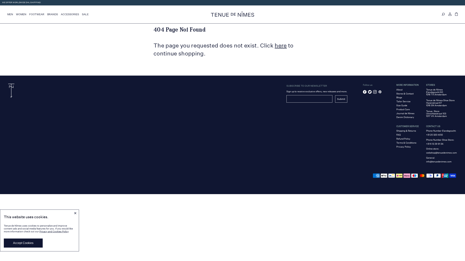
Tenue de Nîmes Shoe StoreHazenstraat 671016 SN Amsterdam (440, 103)
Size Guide (401, 105)
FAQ (398, 134)
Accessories (70, 14)
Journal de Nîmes (405, 113)
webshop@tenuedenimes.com (441, 152)
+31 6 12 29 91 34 (434, 143)
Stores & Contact (405, 93)
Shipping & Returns (406, 130)
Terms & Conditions (406, 142)
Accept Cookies (23, 243)
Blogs (399, 97)
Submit (341, 99)
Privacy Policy (403, 146)
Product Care (403, 109)
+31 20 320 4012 (434, 134)
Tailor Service (403, 101)
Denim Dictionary (405, 117)
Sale (85, 14)
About (399, 89)
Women (21, 14)
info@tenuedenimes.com (439, 161)
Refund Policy (403, 138)
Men (10, 14)
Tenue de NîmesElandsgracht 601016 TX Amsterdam (436, 92)
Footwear (36, 14)
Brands (52, 14)
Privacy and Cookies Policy (53, 231)
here (281, 45)
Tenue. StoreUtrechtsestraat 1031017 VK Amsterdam (436, 114)
